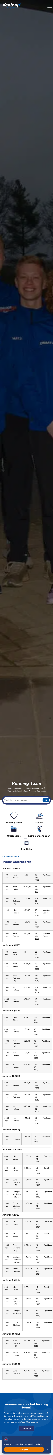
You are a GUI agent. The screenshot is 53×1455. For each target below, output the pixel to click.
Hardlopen (18, 788)
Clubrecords (14, 836)
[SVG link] (49, 7)
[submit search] (46, 800)
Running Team (14, 823)
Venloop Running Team (34, 788)
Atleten (39, 823)
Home (9, 788)
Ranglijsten (26, 849)
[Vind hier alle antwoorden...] (26, 800)
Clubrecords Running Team (17, 791)
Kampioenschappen (39, 836)
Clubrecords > (10, 857)
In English (24, 1449)
